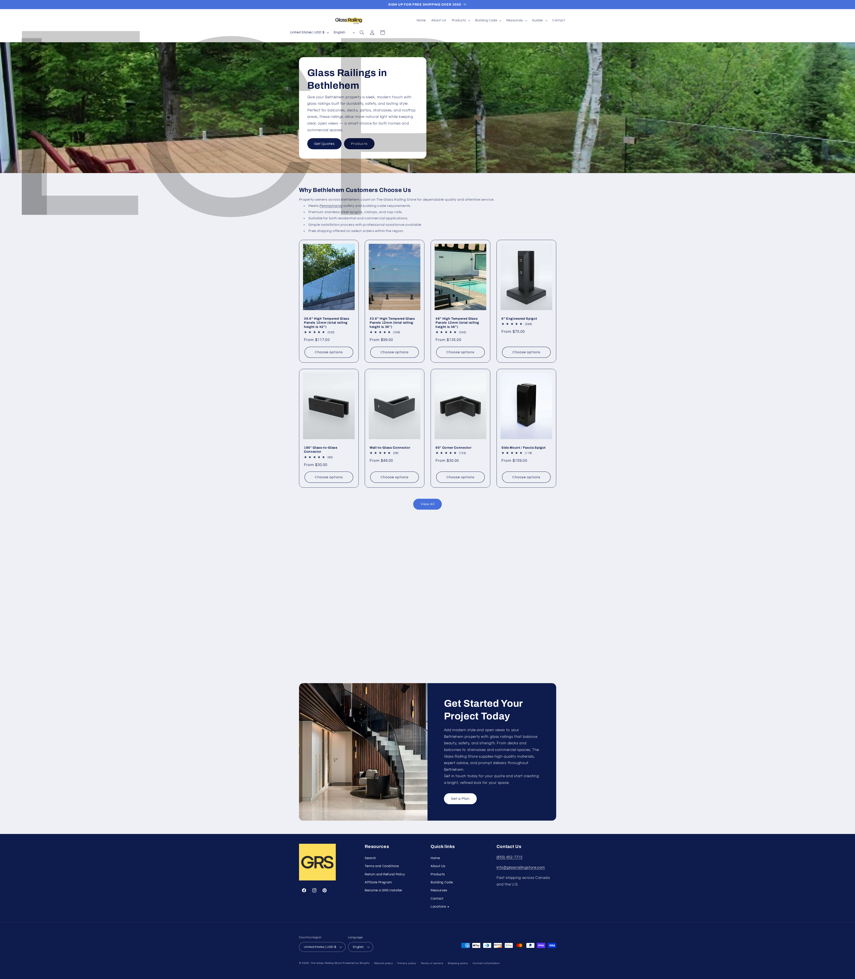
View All (427, 504)
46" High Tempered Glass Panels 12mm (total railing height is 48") (457, 323)
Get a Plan (460, 799)
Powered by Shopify (356, 963)
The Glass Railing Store (326, 963)
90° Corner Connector (453, 447)
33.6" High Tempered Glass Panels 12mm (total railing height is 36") (392, 323)
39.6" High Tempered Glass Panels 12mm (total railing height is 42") (326, 323)
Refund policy (383, 963)
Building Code (442, 882)
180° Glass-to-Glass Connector (321, 449)
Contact (437, 898)
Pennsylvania (331, 206)
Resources (439, 890)
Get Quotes (324, 143)
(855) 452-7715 (510, 857)
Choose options (329, 352)
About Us (438, 866)
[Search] (362, 32)
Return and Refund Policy (385, 874)
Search (370, 858)
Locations (440, 906)
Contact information (486, 963)
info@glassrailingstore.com (521, 868)
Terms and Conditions (382, 866)
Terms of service (432, 963)
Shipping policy (458, 963)
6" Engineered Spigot (519, 318)
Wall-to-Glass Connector (390, 447)
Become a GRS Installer (383, 890)
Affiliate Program (378, 882)
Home (435, 858)
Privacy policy (406, 963)
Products (359, 143)
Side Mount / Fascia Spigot (523, 447)
